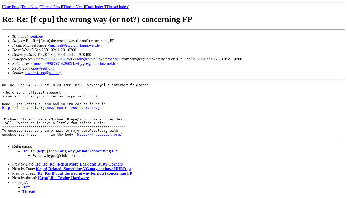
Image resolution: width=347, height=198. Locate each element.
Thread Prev (51, 7)
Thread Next (73, 7)
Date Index (95, 7)
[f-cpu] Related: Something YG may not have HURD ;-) (83, 169)
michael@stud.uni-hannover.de (75, 45)
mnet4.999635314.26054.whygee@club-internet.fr (76, 59)
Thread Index (117, 7)
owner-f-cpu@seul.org (43, 73)
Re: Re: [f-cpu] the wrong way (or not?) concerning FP (69, 151)
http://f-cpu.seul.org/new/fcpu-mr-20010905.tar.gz (52, 108)
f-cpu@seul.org (30, 36)
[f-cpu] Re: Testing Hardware (63, 178)
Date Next (30, 7)
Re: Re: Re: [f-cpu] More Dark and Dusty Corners (79, 164)
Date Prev (11, 7)
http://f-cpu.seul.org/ (99, 134)
